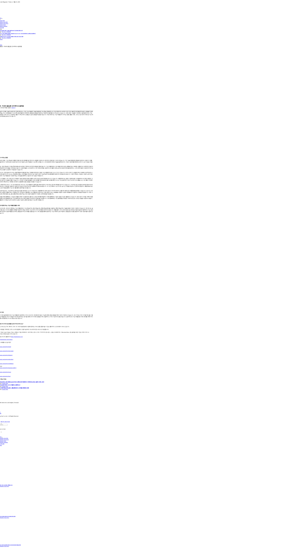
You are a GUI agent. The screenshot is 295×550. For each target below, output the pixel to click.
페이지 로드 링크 (5, 421)
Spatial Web (5, 383)
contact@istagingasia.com (18, 418)
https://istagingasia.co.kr (17, 336)
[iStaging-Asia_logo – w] (43, 400)
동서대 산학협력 (6, 32)
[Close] (1, 423)
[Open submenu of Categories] (2, 18)
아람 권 (13, 107)
